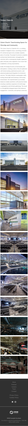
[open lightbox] (14, 104)
